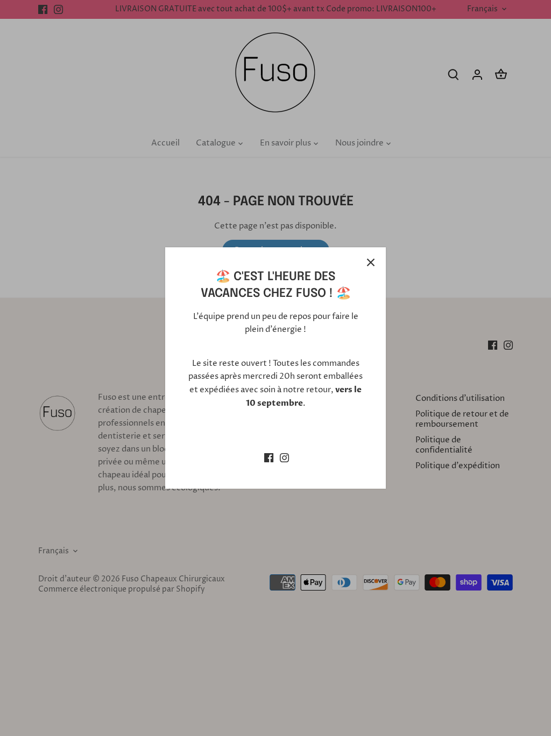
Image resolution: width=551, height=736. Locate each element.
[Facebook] (268, 457)
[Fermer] (371, 262)
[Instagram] (284, 457)
